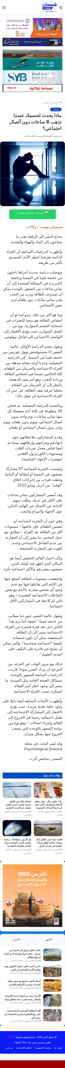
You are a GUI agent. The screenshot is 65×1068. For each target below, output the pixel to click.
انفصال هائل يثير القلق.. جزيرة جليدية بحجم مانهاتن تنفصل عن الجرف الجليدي (18, 804)
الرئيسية (55, 102)
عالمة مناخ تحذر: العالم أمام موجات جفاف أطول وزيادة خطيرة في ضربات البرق (49, 842)
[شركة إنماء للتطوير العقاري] (32, 53)
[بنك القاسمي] (32, 33)
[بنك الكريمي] (32, 23)
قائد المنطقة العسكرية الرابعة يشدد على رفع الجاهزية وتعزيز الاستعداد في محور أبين (22, 1014)
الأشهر (48, 939)
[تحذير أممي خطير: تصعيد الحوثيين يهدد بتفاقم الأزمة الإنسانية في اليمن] (52, 971)
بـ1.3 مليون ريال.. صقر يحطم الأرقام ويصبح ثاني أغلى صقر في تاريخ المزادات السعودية (48, 804)
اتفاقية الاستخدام (24, 1047)
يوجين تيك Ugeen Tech (25, 1042)
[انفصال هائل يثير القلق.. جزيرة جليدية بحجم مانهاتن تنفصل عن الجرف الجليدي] (17, 790)
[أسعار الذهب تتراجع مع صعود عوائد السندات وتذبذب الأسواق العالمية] (52, 985)
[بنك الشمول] (32, 64)
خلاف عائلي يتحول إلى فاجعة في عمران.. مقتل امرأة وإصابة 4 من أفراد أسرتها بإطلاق (22, 954)
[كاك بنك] (32, 41)
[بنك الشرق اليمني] (32, 77)
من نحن (9, 1047)
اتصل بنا (58, 1047)
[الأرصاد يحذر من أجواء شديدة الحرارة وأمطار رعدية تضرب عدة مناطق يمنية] (52, 1000)
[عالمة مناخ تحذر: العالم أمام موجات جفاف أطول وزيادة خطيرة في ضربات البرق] (48, 828)
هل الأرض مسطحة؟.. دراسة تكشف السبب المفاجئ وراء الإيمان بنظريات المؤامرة (17, 842)
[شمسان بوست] (49, 7)
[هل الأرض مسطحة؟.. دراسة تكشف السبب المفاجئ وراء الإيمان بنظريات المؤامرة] (17, 828)
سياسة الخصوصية (43, 1047)
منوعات (45, 102)
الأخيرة (16, 939)
